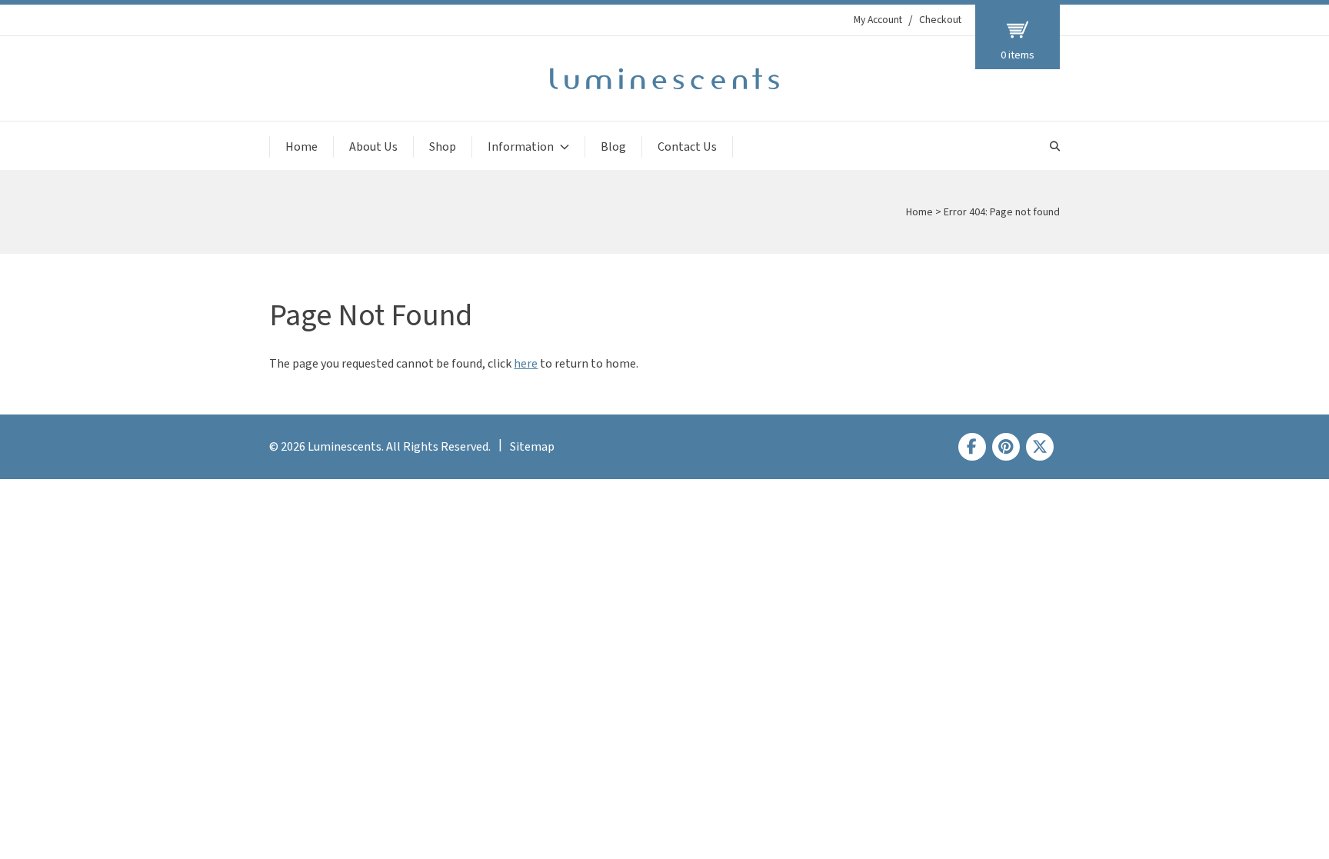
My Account (878, 20)
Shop (442, 146)
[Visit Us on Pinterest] (1006, 447)
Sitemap (532, 446)
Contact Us (687, 146)
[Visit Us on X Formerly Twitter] (1040, 447)
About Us (373, 146)
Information (521, 146)
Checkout (940, 20)
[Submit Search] (1055, 146)
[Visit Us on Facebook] (972, 447)
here (526, 363)
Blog (613, 146)
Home (301, 146)
